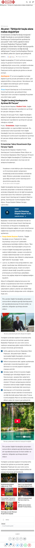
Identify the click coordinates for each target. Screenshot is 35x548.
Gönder (3, 524)
